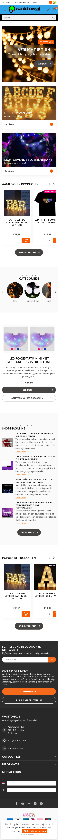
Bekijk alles (27, 532)
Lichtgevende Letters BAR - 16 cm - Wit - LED (17, 222)
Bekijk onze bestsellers (29, 700)
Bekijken (27, 390)
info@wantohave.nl (16, 748)
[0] (54, 9)
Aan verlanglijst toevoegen (27, 398)
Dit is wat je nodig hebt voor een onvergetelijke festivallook (33, 505)
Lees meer (20, 451)
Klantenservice (29, 691)
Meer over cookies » (29, 835)
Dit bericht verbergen (35, 831)
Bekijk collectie (27, 252)
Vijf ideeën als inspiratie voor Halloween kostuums (33, 480)
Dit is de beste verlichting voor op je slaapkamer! (35, 457)
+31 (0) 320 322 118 (17, 740)
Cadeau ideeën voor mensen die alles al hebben (34, 435)
